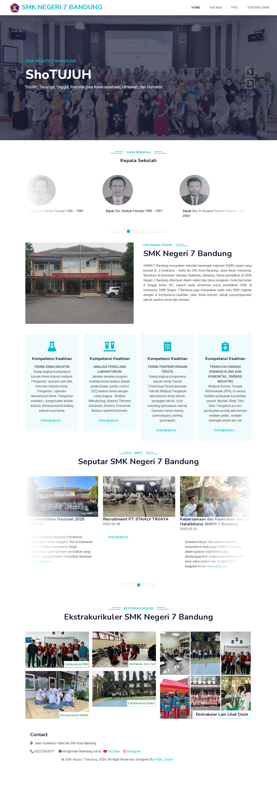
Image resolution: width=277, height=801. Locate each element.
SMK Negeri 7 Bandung (81, 759)
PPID (234, 7)
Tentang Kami (258, 7)
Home (196, 7)
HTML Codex (163, 759)
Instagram (133, 751)
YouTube (113, 751)
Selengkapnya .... (41, 561)
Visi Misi (216, 7)
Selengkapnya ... (52, 420)
